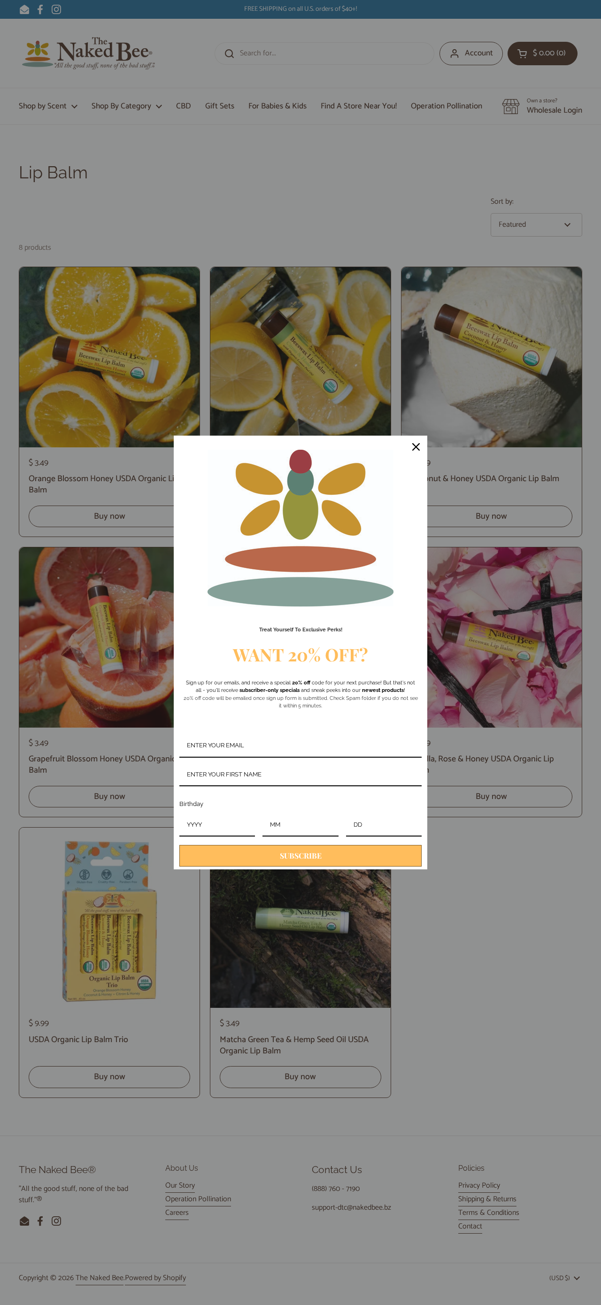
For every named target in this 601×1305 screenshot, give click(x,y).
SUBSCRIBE (301, 855)
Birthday (191, 803)
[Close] (416, 447)
